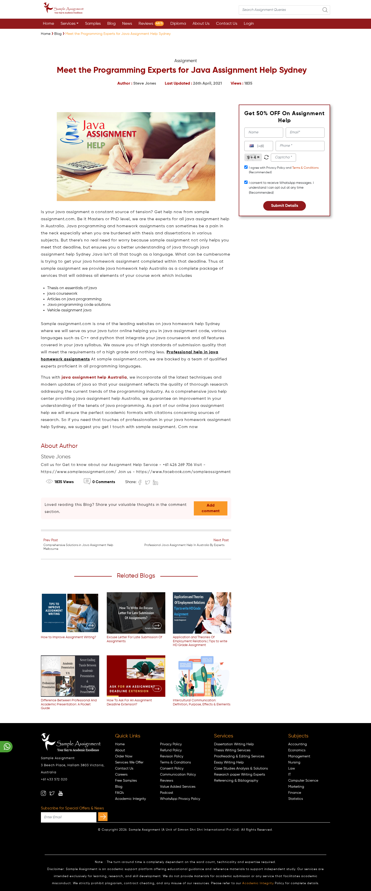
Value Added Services (177, 786)
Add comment (211, 508)
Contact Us (226, 24)
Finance (294, 793)
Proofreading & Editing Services (239, 756)
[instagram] (43, 793)
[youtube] (60, 793)
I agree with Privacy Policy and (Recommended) (284, 170)
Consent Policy (171, 768)
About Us (201, 24)
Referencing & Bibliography (236, 780)
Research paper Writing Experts (239, 774)
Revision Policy (171, 756)
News (127, 24)
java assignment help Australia (94, 378)
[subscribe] (103, 816)
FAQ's (119, 793)
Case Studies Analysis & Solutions (241, 768)
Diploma (178, 24)
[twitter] (52, 793)
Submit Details (284, 206)
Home (48, 24)
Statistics (295, 799)
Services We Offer (129, 762)
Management (299, 756)
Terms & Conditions (305, 167)
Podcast (166, 793)
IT (289, 774)
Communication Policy (178, 774)
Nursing (294, 762)
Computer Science (303, 780)
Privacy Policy (171, 744)
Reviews (151, 24)
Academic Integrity (130, 799)
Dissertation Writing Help (234, 744)
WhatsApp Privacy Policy (180, 799)
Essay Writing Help (229, 762)
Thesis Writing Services (232, 750)
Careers (121, 774)
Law (291, 768)
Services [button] (68, 24)
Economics (296, 750)
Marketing (296, 786)
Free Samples (126, 780)
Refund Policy (171, 750)
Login (249, 24)
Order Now (123, 756)
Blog (111, 24)
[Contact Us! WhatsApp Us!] (6, 746)
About (120, 750)
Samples (93, 24)
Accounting (297, 744)
